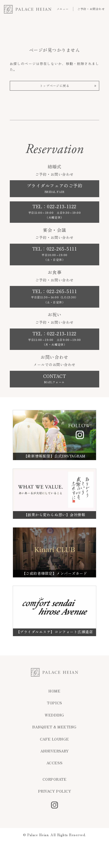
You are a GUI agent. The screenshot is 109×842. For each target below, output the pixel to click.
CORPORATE (55, 779)
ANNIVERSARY (54, 751)
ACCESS (54, 763)
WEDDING (54, 715)
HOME (54, 691)
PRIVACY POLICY (54, 791)
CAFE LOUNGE (54, 739)
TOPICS (54, 703)
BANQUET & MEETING (54, 727)
